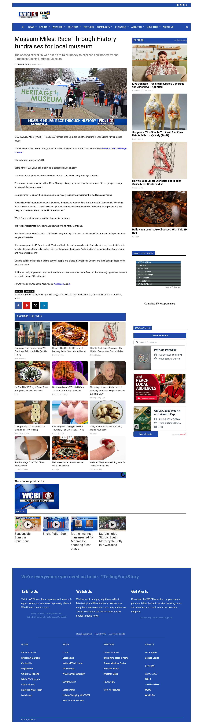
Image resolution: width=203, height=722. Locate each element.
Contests (73, 27)
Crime (65, 652)
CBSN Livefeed (152, 684)
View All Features (112, 689)
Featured (18, 291)
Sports (43, 27)
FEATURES (89, 27)
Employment (27, 668)
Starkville (116, 294)
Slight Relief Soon (55, 533)
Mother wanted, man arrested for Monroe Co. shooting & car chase (82, 541)
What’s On (150, 695)
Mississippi (71, 294)
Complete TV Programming (159, 303)
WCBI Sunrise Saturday (74, 673)
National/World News (73, 663)
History (53, 294)
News (31, 27)
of (90, 294)
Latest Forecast (111, 652)
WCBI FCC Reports (30, 673)
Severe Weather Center (115, 663)
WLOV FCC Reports (30, 679)
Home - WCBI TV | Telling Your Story (35, 15)
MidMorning (68, 668)
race (107, 294)
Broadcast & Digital (30, 657)
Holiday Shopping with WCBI (76, 695)
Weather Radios (111, 668)
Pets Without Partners (73, 700)
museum (83, 294)
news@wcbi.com (54, 613)
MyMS (148, 689)
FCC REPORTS (100, 634)
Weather (57, 27)
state (17, 298)
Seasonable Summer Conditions (23, 537)
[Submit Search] (187, 27)
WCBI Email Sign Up (162, 618)
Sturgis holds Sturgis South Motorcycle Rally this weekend (110, 539)
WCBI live (168, 27)
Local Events (69, 689)
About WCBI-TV (28, 652)
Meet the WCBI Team (31, 689)
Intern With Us (28, 684)
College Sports (152, 657)
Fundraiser (31, 294)
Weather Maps (111, 673)
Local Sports (151, 652)
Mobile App (146, 618)
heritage (43, 294)
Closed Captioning (84, 634)
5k (22, 294)
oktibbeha (98, 294)
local (60, 294)
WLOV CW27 (151, 673)
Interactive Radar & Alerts (116, 657)
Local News (29, 291)
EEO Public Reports (117, 634)
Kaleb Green (37, 64)
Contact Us (26, 663)
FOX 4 (148, 679)
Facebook (59, 284)
